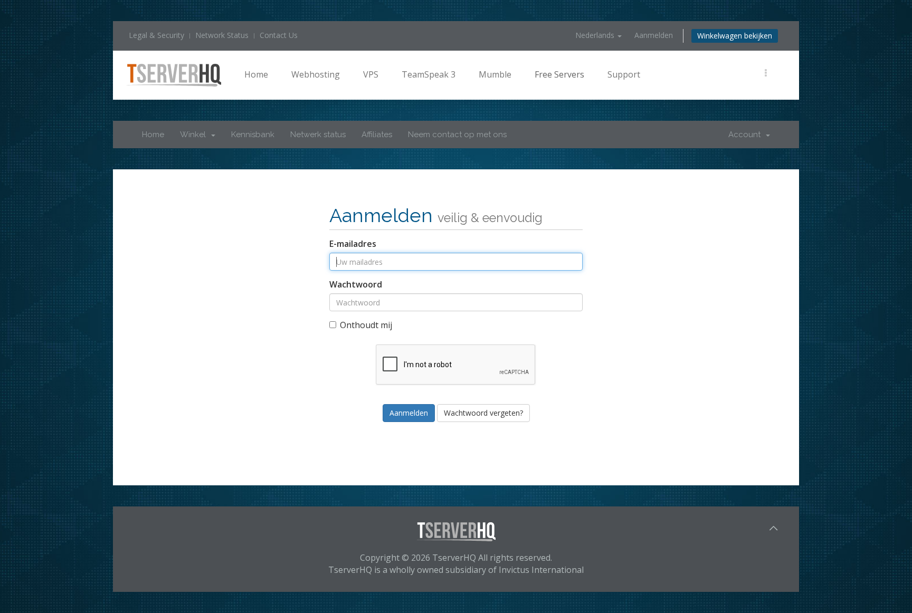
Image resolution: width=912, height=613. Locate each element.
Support (623, 74)
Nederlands (595, 35)
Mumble (495, 74)
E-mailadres (352, 244)
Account (746, 134)
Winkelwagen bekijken (734, 36)
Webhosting (315, 74)
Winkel (195, 134)
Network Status (222, 35)
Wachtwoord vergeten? (483, 413)
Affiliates (377, 134)
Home (256, 74)
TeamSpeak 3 (428, 74)
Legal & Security (156, 35)
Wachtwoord (355, 284)
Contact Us (279, 35)
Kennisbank (252, 134)
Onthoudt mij (366, 325)
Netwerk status (318, 134)
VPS (370, 74)
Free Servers (559, 74)
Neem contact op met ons (457, 134)
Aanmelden (653, 35)
